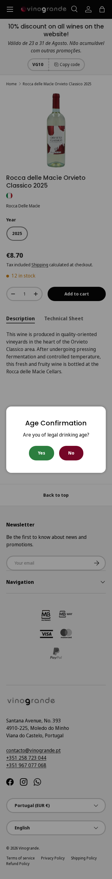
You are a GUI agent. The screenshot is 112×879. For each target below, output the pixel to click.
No (71, 453)
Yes (41, 453)
